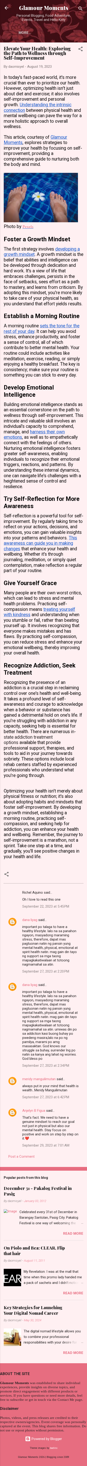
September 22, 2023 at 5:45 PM (45, 906)
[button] (80, 49)
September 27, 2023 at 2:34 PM (45, 1065)
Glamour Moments (43, 7)
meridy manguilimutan (39, 1079)
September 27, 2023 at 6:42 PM (45, 1097)
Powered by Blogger (46, 1439)
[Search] (80, 9)
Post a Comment (21, 1156)
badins (54, 1448)
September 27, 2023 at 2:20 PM (45, 971)
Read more (73, 1233)
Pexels (28, 226)
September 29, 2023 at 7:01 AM (45, 1145)
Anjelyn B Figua (33, 1110)
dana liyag (29, 920)
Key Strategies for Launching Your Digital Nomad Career (33, 1310)
